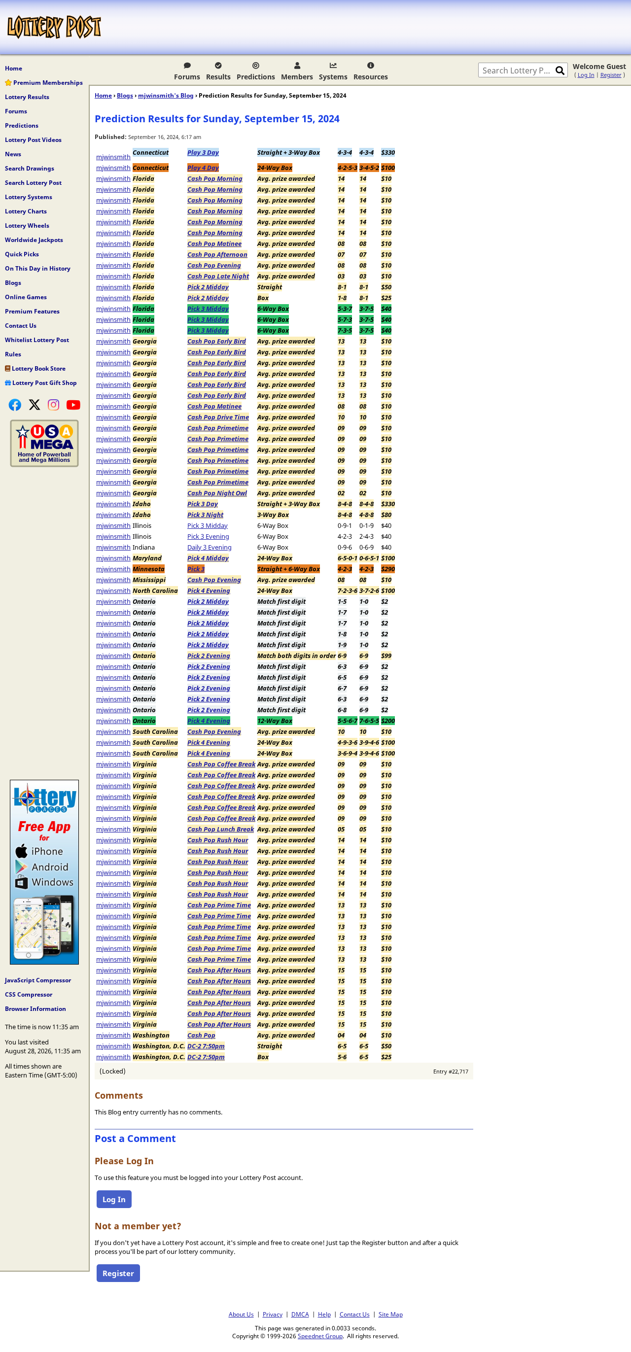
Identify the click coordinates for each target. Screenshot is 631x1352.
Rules (13, 354)
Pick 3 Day (202, 503)
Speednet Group (320, 1336)
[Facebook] (15, 405)
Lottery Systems (28, 197)
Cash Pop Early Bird (216, 341)
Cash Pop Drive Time (218, 417)
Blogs (13, 282)
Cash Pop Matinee (214, 243)
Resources (370, 76)
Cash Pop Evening (214, 265)
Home (13, 68)
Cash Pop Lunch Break (220, 829)
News (13, 154)
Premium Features (32, 311)
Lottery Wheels (27, 225)
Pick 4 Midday (208, 558)
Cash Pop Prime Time (219, 905)
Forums (187, 76)
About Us (241, 1314)
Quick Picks (22, 254)
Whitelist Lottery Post (37, 340)
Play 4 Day (203, 167)
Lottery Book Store (38, 368)
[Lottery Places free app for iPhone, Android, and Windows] (44, 962)
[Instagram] (53, 405)
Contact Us (20, 325)
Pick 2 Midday (208, 286)
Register (611, 74)
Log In (586, 74)
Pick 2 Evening (208, 655)
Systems (333, 76)
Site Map (391, 1314)
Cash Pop (201, 1035)
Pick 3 (196, 568)
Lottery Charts (26, 211)
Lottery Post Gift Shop (44, 383)
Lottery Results (27, 97)
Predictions (256, 76)
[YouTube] (73, 405)
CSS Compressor (28, 994)
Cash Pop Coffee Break (221, 764)
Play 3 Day (203, 152)
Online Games (26, 297)
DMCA (300, 1314)
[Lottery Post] (54, 27)
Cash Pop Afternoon (217, 254)
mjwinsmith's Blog (166, 95)
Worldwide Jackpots (34, 240)
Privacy (272, 1314)
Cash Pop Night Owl (217, 492)
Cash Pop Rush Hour (217, 839)
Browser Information (35, 1009)
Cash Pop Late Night (218, 276)
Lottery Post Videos (33, 140)
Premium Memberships (47, 82)
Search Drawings (29, 168)
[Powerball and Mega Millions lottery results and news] (44, 464)
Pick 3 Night (205, 514)
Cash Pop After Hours (219, 970)
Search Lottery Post (33, 182)
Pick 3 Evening (208, 536)
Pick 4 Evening (208, 590)
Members (297, 76)
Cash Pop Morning (215, 178)
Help (324, 1314)
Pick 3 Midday (208, 308)
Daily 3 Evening (209, 547)
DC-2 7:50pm (206, 1045)
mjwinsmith (113, 156)
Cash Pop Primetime (217, 427)
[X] (34, 405)
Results (218, 76)
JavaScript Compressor (38, 980)
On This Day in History (37, 268)
